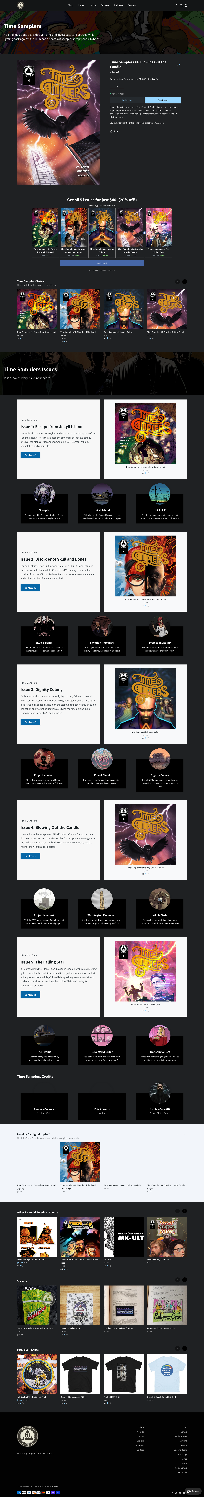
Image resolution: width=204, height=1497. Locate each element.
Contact (140, 1449)
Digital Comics (181, 1467)
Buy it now (163, 100)
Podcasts (140, 1445)
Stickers (140, 1440)
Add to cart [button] (102, 265)
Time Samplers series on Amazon (149, 122)
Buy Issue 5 (30, 994)
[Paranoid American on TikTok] (176, 1493)
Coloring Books (180, 1449)
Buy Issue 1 (30, 455)
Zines (184, 1458)
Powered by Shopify (52, 1486)
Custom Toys (181, 1454)
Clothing (183, 1440)
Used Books (182, 1472)
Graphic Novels (180, 1436)
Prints (184, 1463)
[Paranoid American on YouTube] (184, 1493)
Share (115, 131)
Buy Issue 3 (30, 722)
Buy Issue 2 (30, 587)
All (186, 1427)
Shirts (141, 1436)
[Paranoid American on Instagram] (172, 1493)
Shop (141, 1427)
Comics (140, 1431)
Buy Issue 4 (30, 856)
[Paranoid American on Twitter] (180, 1493)
